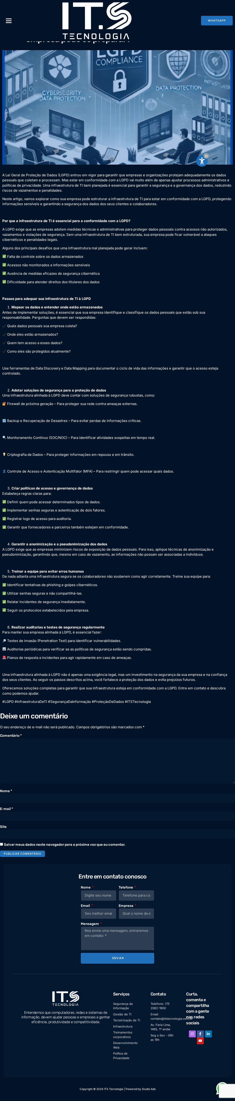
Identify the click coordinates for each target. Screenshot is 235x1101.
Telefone (126, 887)
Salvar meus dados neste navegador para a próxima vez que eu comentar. (64, 845)
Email (86, 906)
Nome (6, 791)
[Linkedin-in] (208, 1033)
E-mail (6, 809)
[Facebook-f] (200, 1033)
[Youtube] (200, 1040)
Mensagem (90, 924)
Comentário (11, 736)
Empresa (126, 906)
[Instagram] (192, 1033)
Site (3, 827)
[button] (206, 156)
